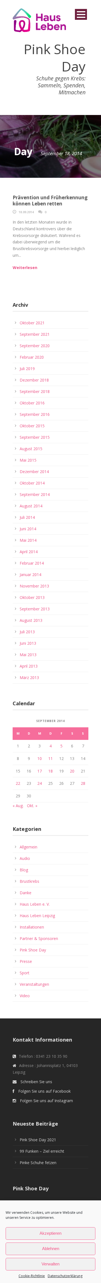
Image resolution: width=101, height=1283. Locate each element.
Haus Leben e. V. (35, 904)
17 (39, 771)
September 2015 (35, 437)
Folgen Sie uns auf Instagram (46, 1100)
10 (39, 758)
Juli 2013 (27, 631)
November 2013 (34, 586)
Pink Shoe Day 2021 (38, 1139)
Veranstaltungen (34, 984)
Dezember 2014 (34, 471)
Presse (26, 961)
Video (25, 995)
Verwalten (50, 1264)
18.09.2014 (26, 212)
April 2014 (29, 551)
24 (39, 783)
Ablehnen (50, 1248)
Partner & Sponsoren (39, 938)
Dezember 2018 (34, 380)
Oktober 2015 (32, 425)
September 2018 (35, 391)
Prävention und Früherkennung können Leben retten (50, 200)
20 (72, 771)
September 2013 (35, 608)
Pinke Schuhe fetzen (38, 1162)
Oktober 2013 (32, 597)
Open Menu (81, 14)
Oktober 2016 (32, 403)
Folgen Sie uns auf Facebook (44, 1091)
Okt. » (32, 805)
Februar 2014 (32, 563)
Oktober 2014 (32, 483)
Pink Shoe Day (33, 950)
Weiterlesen (25, 267)
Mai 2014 (28, 540)
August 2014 (31, 506)
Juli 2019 (27, 368)
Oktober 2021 (32, 322)
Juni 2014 (28, 528)
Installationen (32, 927)
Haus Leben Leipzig (37, 915)
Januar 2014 (30, 574)
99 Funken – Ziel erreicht (42, 1151)
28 (83, 783)
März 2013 (29, 677)
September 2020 (35, 345)
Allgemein (28, 847)
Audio (25, 858)
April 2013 (29, 666)
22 (18, 783)
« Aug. (18, 805)
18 (50, 771)
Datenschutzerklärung (65, 1276)
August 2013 (31, 620)
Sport (24, 972)
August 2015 (31, 448)
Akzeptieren (50, 1233)
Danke (25, 892)
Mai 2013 (28, 654)
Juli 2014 (27, 517)
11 (50, 758)
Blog (24, 869)
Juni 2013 (28, 643)
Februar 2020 (32, 357)
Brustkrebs (29, 881)
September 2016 (35, 414)
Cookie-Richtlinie (32, 1276)
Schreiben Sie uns (36, 1081)
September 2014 (35, 494)
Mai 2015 (28, 460)
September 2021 (35, 334)
